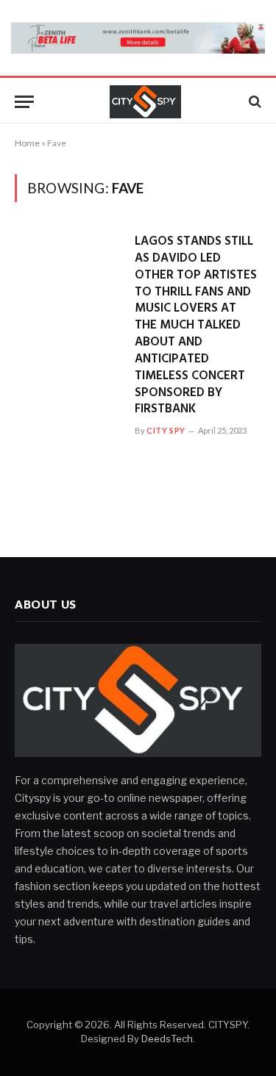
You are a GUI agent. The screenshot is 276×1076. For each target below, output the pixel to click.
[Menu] (24, 101)
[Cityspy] (145, 102)
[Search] (253, 101)
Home (27, 142)
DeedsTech (167, 1038)
